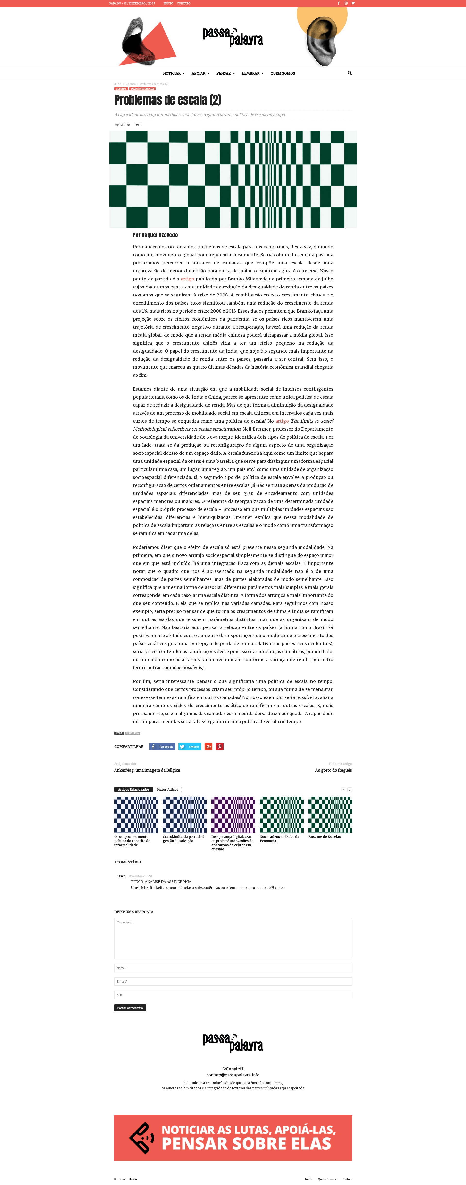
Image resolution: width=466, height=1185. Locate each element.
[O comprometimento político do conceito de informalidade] (136, 815)
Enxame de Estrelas (324, 837)
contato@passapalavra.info (233, 1075)
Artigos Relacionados (134, 789)
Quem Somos (283, 73)
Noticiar (172, 73)
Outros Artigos (167, 789)
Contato (184, 3)
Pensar (223, 73)
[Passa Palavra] (233, 37)
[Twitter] (353, 3)
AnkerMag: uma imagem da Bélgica (147, 770)
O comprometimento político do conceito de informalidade (132, 841)
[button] (349, 73)
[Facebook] (339, 3)
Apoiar (198, 73)
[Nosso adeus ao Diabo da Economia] (282, 815)
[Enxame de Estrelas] (330, 815)
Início (168, 3)
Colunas (131, 84)
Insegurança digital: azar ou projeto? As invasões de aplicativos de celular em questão (232, 843)
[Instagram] (346, 3)
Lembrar (250, 73)
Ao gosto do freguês (333, 770)
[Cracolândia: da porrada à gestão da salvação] (185, 815)
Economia (132, 733)
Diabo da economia (142, 88)
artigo (187, 279)
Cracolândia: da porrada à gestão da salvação (183, 839)
